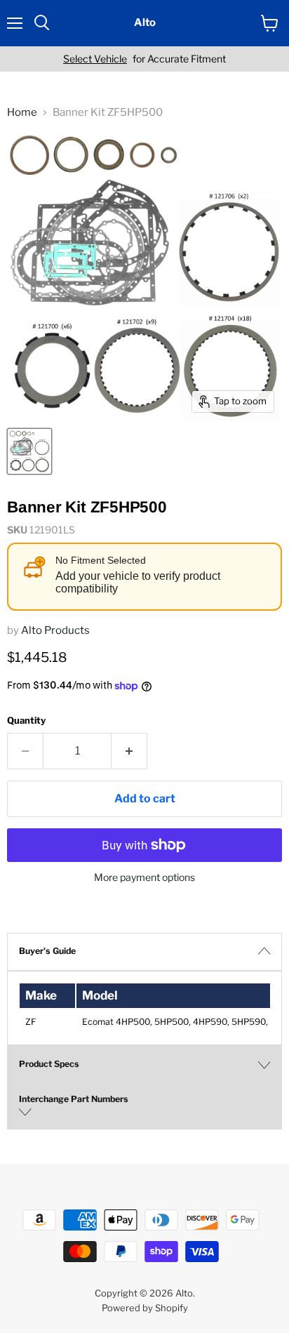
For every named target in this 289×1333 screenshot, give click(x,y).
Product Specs (49, 1064)
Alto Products (55, 630)
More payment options (144, 877)
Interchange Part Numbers (73, 1099)
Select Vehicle (95, 59)
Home (22, 113)
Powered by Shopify (145, 1307)
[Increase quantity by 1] (129, 751)
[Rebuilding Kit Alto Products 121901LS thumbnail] (29, 451)
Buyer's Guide (47, 951)
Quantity (26, 720)
